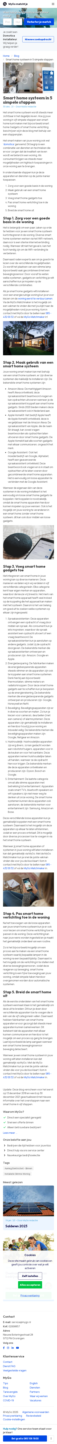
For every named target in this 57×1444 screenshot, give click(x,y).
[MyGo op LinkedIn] (12, 1348)
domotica (8, 144)
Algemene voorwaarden (35, 1412)
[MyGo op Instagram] (8, 1348)
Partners (35, 1392)
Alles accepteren (30, 1284)
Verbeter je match (39, 22)
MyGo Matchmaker (34, 317)
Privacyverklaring (12, 1415)
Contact (7, 1362)
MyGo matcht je (18, 4)
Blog (5, 1387)
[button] (53, 4)
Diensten (35, 1387)
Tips (5, 1383)
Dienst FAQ (9, 1366)
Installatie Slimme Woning (17, 1173)
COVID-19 (8, 1400)
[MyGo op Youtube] (17, 1348)
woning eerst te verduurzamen (35, 298)
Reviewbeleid (33, 1415)
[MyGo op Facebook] (4, 1348)
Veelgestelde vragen (14, 1370)
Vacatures (35, 1400)
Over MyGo (9, 1396)
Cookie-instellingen (14, 1419)
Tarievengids (10, 1392)
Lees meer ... (10, 1132)
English (34, 1383)
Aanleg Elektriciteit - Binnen (18, 1168)
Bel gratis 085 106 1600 (25, 1438)
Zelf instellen (30, 1275)
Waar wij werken (39, 1396)
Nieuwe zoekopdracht (38, 39)
